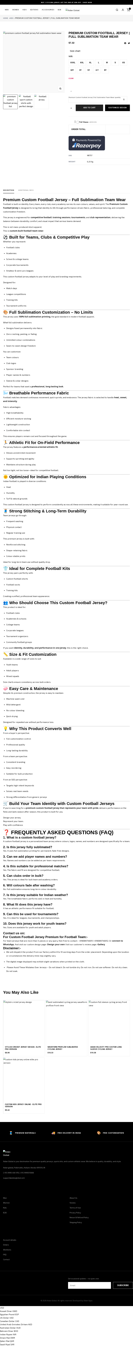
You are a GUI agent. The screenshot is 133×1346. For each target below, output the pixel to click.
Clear (71, 78)
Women (15, 10)
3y (80, 70)
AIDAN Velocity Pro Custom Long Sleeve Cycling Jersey (106, 1048)
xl (90, 62)
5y (89, 70)
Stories (73, 1203)
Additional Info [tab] (26, 190)
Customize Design (117, 108)
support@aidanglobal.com (14, 1178)
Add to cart (89, 108)
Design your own (56, 944)
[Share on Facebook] (125, 43)
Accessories (48, 10)
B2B (59, 10)
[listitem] (10, 102)
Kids (25, 10)
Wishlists (7, 1250)
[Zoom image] (60, 88)
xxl (82, 62)
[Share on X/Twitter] (129, 43)
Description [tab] (8, 190)
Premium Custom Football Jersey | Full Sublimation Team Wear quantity (95, 97)
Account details (9, 1240)
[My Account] (123, 10)
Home (5, 18)
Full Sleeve (88, 122)
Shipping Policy (76, 1222)
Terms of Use (75, 1208)
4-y (97, 70)
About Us (73, 1198)
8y (105, 70)
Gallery (101, 944)
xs (123, 62)
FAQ (4, 1254)
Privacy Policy (75, 1212)
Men (7, 10)
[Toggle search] (117, 10)
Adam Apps (88, 1301)
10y (72, 70)
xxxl (72, 62)
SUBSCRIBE (123, 1285)
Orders (6, 1245)
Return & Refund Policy (79, 1217)
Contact (6, 1259)
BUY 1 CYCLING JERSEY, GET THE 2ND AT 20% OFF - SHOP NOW (66, 2)
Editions (34, 10)
